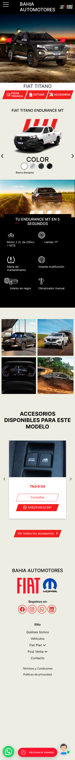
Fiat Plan (35, 645)
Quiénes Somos (37, 632)
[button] (10, 41)
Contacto (37, 658)
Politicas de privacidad (37, 674)
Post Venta (35, 651)
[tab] (24, 166)
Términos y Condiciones (37, 668)
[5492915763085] (42, 609)
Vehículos (37, 638)
